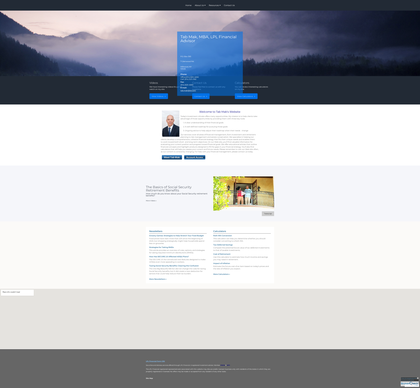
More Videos (151, 200)
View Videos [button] (158, 96)
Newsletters (155, 231)
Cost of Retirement (221, 254)
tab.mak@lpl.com (188, 91)
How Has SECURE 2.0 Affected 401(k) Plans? (169, 257)
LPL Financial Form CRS (155, 361)
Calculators (219, 231)
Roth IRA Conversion (222, 236)
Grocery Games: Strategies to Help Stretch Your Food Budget (176, 236)
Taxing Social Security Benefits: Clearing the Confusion (174, 266)
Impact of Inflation (221, 263)
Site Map (149, 378)
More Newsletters (158, 279)
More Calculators (221, 274)
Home (188, 5)
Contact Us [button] (199, 96)
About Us (199, 5)
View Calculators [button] (245, 96)
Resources (214, 5)
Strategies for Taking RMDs (161, 247)
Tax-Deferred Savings (223, 245)
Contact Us (229, 5)
